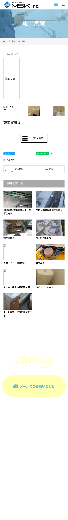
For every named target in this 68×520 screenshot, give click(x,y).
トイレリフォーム (44, 287)
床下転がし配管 (43, 238)
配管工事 (40, 263)
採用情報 (34, 421)
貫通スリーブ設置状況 (14, 263)
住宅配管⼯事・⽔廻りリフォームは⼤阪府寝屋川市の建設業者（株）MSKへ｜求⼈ (34, 498)
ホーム (34, 406)
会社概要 (34, 435)
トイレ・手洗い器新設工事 (16, 287)
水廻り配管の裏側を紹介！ (49, 210)
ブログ (34, 443)
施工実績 (10, 159)
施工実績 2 (8, 238)
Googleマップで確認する (34, 478)
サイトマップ (34, 450)
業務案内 (34, 413)
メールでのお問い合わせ (37, 386)
